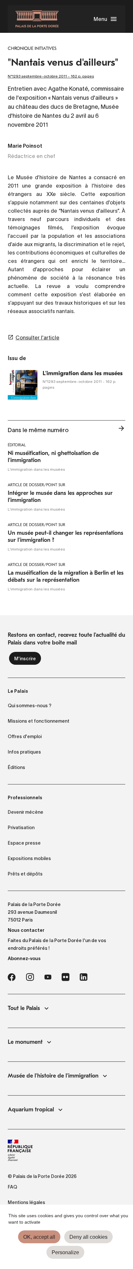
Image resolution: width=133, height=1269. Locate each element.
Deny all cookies (88, 1237)
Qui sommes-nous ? (29, 705)
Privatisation (21, 827)
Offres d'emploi (25, 736)
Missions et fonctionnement (38, 721)
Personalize (65, 1252)
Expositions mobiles (29, 858)
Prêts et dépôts (25, 873)
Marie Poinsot (25, 146)
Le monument (25, 1042)
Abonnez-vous (24, 958)
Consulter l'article (37, 337)
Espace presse (24, 843)
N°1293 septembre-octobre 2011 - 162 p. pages (51, 76)
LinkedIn (83, 977)
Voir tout (121, 430)
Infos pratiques (24, 752)
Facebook (11, 977)
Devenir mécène (25, 812)
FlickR (65, 977)
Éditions (16, 767)
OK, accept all (39, 1237)
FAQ (12, 1187)
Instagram (30, 977)
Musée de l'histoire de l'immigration (53, 1075)
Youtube (47, 977)
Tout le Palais (24, 1008)
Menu (100, 19)
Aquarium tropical (31, 1109)
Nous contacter (26, 930)
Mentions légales (26, 1202)
